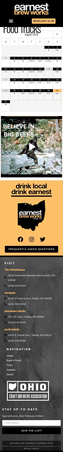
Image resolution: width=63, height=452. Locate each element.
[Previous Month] (6, 34)
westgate (10, 293)
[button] (11, 21)
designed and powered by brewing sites (31, 443)
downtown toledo (14, 311)
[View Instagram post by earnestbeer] (59, 173)
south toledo (11, 329)
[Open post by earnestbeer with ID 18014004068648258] (31, 146)
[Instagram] (31, 239)
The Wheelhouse (14, 270)
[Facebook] (20, 239)
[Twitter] (42, 239)
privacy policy (31, 448)
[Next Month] (57, 34)
